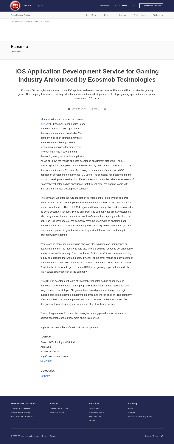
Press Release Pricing (20, 412)
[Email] (105, 108)
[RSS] (92, 108)
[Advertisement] (87, 31)
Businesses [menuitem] (104, 6)
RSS (96, 109)
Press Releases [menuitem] (120, 6)
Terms (44, 436)
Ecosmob (46, 21)
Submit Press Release (151, 6)
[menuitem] (133, 6)
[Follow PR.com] (160, 436)
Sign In (40, 6)
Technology (28, 21)
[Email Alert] (69, 108)
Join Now (28, 6)
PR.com (45, 124)
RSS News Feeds (96, 412)
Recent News (94, 408)
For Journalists (95, 416)
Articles (92, 420)
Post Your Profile (57, 412)
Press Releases (16, 21)
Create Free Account (59, 408)
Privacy (53, 436)
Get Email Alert (79, 109)
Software (37, 21)
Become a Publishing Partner (140, 416)
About (130, 408)
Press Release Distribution (22, 416)
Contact (48, 360)
